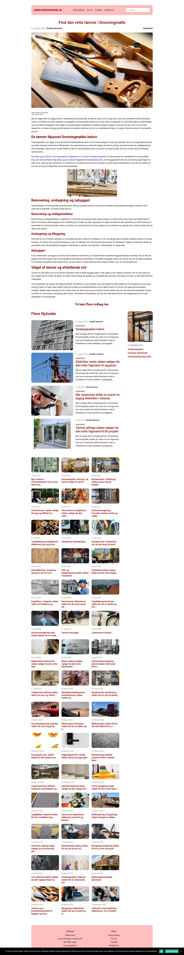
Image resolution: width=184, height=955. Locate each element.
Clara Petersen (92, 387)
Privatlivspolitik (171, 951)
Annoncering (78, 10)
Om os (90, 10)
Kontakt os (109, 10)
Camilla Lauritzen (96, 354)
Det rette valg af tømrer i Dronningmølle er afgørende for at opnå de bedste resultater (68, 156)
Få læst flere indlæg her (92, 304)
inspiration (148, 28)
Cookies (98, 10)
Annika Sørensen (54, 28)
